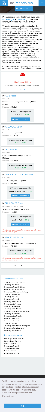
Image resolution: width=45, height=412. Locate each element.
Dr (9, 96)
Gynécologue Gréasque (12, 306)
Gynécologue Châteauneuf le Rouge (16, 292)
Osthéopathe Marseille (11, 348)
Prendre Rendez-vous (20, 119)
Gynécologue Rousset (11, 318)
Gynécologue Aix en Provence (14, 282)
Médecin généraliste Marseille (14, 339)
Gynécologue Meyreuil (11, 299)
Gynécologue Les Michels (13, 316)
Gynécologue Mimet (11, 323)
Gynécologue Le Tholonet (12, 309)
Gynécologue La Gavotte (12, 304)
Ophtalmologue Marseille (12, 341)
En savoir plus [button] (8, 396)
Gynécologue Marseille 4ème (14, 289)
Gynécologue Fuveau (11, 297)
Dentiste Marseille (10, 344)
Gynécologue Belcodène (12, 321)
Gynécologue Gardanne (12, 314)
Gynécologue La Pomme (12, 330)
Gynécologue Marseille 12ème (14, 287)
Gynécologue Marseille (11, 285)
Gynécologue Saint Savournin (14, 328)
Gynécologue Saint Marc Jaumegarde (17, 326)
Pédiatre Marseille (10, 351)
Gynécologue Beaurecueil (12, 301)
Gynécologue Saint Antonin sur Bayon (17, 311)
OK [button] (22, 406)
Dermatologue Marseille (12, 353)
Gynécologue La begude (12, 294)
